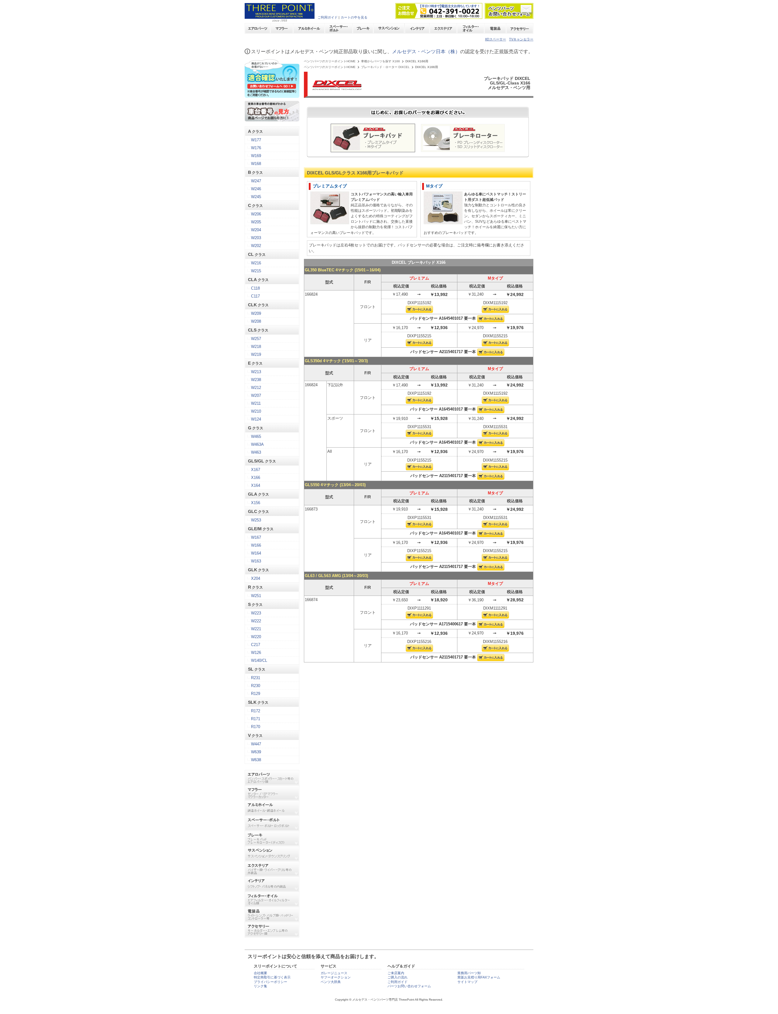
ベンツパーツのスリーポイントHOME (330, 61)
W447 (256, 744)
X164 (255, 485)
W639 (256, 752)
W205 (256, 222)
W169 (256, 155)
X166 (255, 477)
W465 (256, 436)
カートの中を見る (354, 17)
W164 (256, 553)
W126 (256, 652)
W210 (256, 411)
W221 (256, 629)
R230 (255, 685)
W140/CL (259, 660)
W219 (256, 354)
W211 (256, 403)
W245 (256, 196)
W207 (256, 395)
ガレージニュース (334, 973)
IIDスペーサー (495, 39)
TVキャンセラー (521, 39)
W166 (256, 545)
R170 (255, 726)
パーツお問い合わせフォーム (409, 986)
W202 (256, 245)
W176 (256, 148)
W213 (256, 372)
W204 (256, 230)
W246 (256, 189)
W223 (256, 613)
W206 (256, 214)
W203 (256, 237)
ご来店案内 (395, 973)
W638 (256, 760)
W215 (256, 271)
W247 (256, 181)
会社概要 (260, 973)
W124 (256, 419)
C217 (255, 644)
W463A (257, 444)
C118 (255, 288)
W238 (256, 379)
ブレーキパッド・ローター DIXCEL (385, 67)
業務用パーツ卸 (469, 973)
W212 (256, 387)
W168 (256, 163)
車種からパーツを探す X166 (380, 61)
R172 (255, 711)
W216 (256, 263)
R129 (255, 693)
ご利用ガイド (328, 17)
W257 (256, 338)
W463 (256, 452)
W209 (256, 313)
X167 (255, 469)
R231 (255, 677)
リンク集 (260, 986)
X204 (255, 578)
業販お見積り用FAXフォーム (478, 977)
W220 (256, 636)
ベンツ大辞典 (331, 982)
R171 (255, 719)
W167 (256, 537)
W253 (256, 520)
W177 (256, 140)
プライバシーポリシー (270, 982)
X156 (255, 502)
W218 (256, 346)
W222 (256, 621)
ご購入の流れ (397, 977)
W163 (256, 561)
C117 (255, 296)
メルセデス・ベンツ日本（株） (426, 51)
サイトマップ (467, 982)
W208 (256, 321)
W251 (256, 595)
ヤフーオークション (336, 977)
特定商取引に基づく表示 (272, 977)
